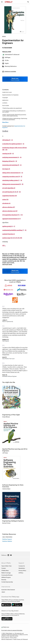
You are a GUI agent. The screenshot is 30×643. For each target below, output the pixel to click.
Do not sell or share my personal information (11, 630)
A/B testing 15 (6, 140)
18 (21, 180)
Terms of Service (5, 637)
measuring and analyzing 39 (10, 165)
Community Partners (6, 575)
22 (22, 172)
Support (21, 563)
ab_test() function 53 (8, 192)
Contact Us (22, 566)
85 (18, 238)
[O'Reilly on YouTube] (11, 555)
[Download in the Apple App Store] (6, 606)
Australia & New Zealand (8, 589)
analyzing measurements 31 (10, 157)
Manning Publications (11, 66)
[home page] (8, 2)
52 (23, 144)
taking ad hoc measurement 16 (11, 172)
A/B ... (4, 245)
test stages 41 (6, 169)
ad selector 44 (6, 203)
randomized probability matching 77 (13, 230)
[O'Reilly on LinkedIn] (8, 555)
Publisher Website (7, 541)
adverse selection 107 (8, 207)
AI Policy (21, 573)
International (5, 587)
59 (17, 192)
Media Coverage (6, 573)
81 (25, 230)
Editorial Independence (6, 639)
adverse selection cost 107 (9, 211)
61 (15, 238)
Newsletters (22, 568)
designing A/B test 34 (8, 161)
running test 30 (6, 153)
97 (20, 218)
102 (21, 238)
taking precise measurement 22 (11, 184)
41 (12, 140)
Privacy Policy (22, 570)
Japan (3, 592)
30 (22, 184)
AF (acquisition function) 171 (10, 215)
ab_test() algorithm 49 (8, 188)
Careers (3, 568)
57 (14, 226)
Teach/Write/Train (6, 566)
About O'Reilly (6, 563)
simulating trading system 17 (10, 180)
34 (20, 157)
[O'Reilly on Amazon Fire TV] (6, 620)
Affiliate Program (6, 577)
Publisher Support (7, 539)
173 (22, 215)
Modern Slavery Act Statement (20, 639)
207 (6, 149)
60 (20, 192)
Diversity (3, 579)
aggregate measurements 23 (10, 218)
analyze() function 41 (8, 234)
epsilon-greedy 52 (7, 226)
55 (15, 192)
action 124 (5, 199)
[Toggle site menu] (2, 2)
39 (16, 161)
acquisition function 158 (9, 195)
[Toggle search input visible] (28, 2)
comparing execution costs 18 (11, 176)
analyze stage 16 (7, 238)
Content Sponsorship (7, 582)
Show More (5, 122)
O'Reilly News (5, 570)
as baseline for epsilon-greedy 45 (12, 144)
